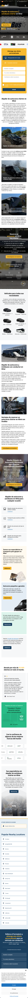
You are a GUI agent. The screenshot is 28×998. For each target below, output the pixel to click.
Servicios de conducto (18, 278)
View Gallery (20, 359)
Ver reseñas (15, 724)
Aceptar (14, 985)
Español (2, 1)
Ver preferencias (14, 993)
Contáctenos (10, 511)
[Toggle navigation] (25, 6)
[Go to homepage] (5, 5)
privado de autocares (12, 638)
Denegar (14, 989)
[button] (26, 970)
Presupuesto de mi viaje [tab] (14, 57)
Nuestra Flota (9, 277)
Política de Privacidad (14, 996)
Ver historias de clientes (14, 268)
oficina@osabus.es (23, 1)
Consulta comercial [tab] (12, 62)
